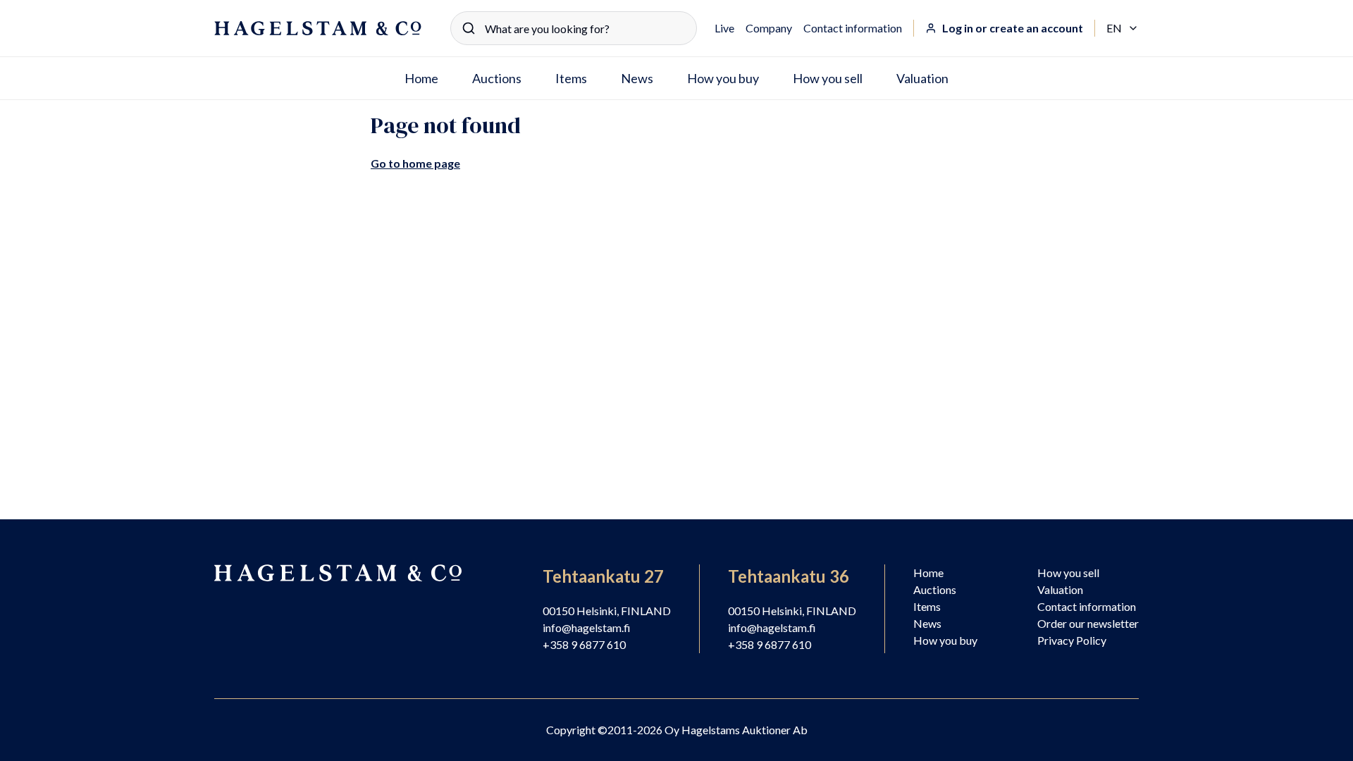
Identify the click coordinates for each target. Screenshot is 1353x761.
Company (769, 28)
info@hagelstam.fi (587, 627)
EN (1122, 29)
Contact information (852, 28)
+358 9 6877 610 (584, 644)
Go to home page (415, 163)
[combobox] (573, 28)
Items (571, 78)
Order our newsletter (1088, 623)
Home (421, 78)
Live (724, 28)
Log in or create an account (1012, 28)
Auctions (496, 78)
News (637, 78)
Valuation (922, 78)
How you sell (828, 78)
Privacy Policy (1071, 640)
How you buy (723, 78)
